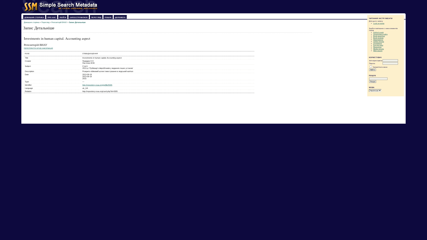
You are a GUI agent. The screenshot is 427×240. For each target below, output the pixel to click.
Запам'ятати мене (380, 67)
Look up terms (378, 23)
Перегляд (96, 17)
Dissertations (378, 40)
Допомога (120, 17)
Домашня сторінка (34, 17)
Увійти (63, 17)
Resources (377, 47)
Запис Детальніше (77, 22)
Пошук (108, 17)
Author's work (378, 32)
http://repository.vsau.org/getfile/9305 (97, 85)
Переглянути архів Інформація (38, 48)
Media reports (378, 49)
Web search (377, 51)
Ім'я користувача (375, 61)
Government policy (380, 34)
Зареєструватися (79, 17)
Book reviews (378, 38)
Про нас (52, 17)
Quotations (377, 43)
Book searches (379, 36)
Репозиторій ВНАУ (59, 22)
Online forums (378, 41)
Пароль (372, 63)
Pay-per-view (378, 45)
